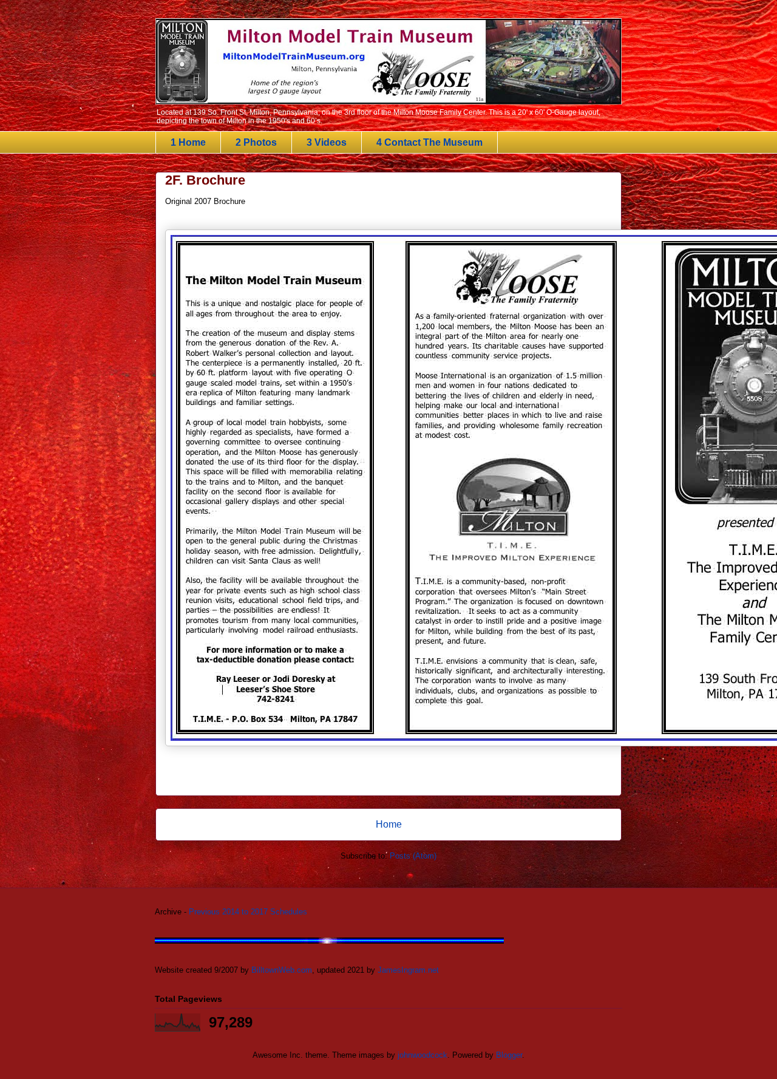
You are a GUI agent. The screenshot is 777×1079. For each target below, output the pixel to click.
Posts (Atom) (413, 855)
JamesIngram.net (408, 970)
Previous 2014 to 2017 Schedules (248, 911)
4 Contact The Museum (429, 142)
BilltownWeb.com (281, 970)
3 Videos (327, 142)
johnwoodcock (422, 1055)
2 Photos (256, 142)
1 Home (188, 142)
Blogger (509, 1055)
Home (389, 824)
